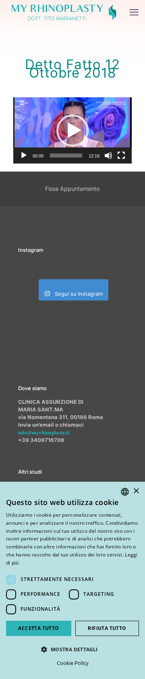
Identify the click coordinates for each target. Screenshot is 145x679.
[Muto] (108, 155)
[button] (72, 131)
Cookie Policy (73, 663)
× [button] (136, 491)
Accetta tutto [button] (38, 628)
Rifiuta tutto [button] (107, 628)
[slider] (66, 155)
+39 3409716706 (41, 440)
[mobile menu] (134, 12)
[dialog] (72, 580)
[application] (72, 130)
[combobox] (125, 492)
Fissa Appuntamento (72, 188)
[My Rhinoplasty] (64, 12)
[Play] (24, 155)
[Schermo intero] (121, 155)
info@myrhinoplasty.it (43, 432)
